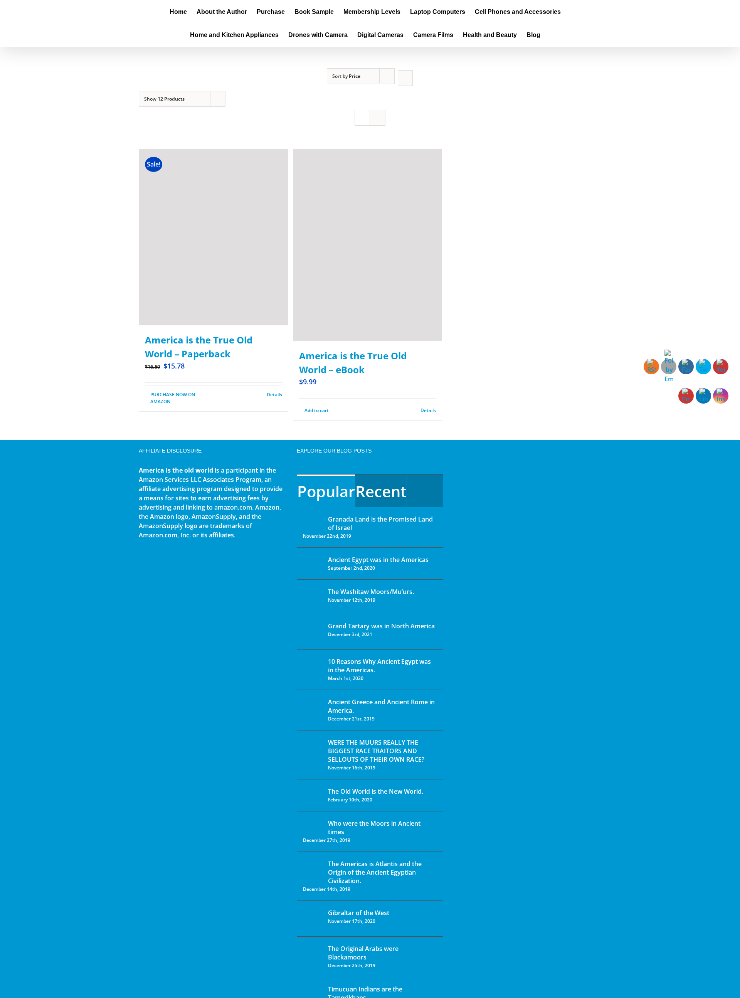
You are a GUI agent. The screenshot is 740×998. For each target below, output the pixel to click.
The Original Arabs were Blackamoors (363, 952)
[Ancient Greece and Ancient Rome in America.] (313, 708)
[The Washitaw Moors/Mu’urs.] (313, 596)
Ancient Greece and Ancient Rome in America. (381, 706)
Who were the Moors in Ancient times (374, 827)
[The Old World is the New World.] (313, 794)
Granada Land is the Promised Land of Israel (380, 523)
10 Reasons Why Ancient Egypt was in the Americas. (379, 665)
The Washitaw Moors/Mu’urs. (371, 591)
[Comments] (425, 491)
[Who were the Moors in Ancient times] (313, 824)
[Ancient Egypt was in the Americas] (313, 561)
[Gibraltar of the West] (313, 919)
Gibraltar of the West (358, 913)
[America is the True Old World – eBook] (367, 245)
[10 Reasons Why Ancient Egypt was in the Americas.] (313, 669)
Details (274, 394)
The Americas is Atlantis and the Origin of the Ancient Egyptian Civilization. (375, 872)
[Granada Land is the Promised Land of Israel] (313, 520)
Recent (381, 491)
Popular (326, 491)
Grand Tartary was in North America (381, 626)
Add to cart (316, 410)
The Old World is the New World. (375, 791)
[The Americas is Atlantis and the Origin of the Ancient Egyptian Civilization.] (313, 870)
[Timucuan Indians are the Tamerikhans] (313, 991)
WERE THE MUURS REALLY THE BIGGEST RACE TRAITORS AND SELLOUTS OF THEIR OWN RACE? (376, 751)
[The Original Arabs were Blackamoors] (313, 955)
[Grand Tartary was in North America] (313, 631)
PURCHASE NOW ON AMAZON (172, 398)
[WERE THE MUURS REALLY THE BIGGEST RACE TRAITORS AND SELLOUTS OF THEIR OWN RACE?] (313, 753)
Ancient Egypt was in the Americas (378, 559)
